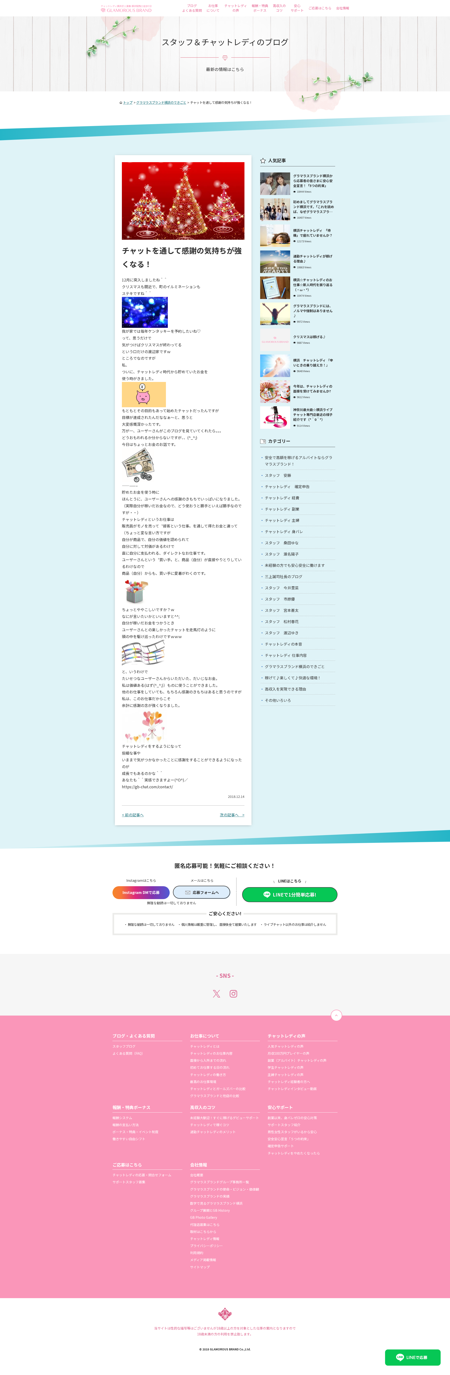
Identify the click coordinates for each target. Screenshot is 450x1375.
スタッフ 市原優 (280, 599)
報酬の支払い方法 (125, 1124)
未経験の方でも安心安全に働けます (295, 565)
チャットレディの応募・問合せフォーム (141, 1175)
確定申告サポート (281, 1145)
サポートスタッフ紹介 (284, 1124)
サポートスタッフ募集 (128, 1182)
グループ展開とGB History (210, 1210)
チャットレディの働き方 (208, 1074)
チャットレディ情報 (204, 1238)
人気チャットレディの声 (286, 1046)
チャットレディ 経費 (282, 498)
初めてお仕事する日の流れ (209, 1067)
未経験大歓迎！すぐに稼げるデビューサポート (224, 1117)
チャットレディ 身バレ (284, 531)
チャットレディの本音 (283, 644)
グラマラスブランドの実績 (209, 1196)
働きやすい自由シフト (128, 1138)
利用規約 (196, 1252)
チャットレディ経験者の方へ (289, 1081)
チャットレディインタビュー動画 (292, 1088)
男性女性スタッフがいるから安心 (292, 1131)
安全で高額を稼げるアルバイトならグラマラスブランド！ (298, 461)
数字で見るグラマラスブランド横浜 (216, 1203)
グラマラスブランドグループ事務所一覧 (219, 1182)
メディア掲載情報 (203, 1259)
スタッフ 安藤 (278, 475)
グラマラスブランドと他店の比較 (214, 1095)
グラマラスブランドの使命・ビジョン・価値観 (224, 1189)
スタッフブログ (123, 1046)
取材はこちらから (203, 1231)
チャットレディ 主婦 (282, 520)
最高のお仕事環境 (203, 1081)
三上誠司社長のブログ (283, 576)
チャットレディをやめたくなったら (294, 1153)
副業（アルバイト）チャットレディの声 (297, 1060)
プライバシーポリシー (206, 1245)
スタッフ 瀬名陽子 (282, 554)
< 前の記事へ (133, 815)
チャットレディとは (204, 1046)
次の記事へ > (232, 815)
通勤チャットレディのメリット (213, 1131)
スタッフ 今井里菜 (282, 587)
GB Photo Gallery (203, 1217)
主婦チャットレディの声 (286, 1074)
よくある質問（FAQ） (128, 1053)
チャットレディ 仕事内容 (286, 655)
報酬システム (122, 1117)
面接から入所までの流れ (208, 1060)
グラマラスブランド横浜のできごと (295, 666)
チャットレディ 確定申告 (287, 486)
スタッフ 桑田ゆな (282, 543)
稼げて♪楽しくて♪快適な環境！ (293, 677)
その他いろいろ (278, 700)
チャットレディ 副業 (282, 509)
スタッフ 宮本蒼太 (282, 610)
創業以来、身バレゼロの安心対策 (292, 1117)
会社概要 (196, 1175)
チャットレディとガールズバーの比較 (218, 1088)
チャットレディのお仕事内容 (211, 1053)
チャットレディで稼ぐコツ (209, 1124)
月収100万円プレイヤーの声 (288, 1053)
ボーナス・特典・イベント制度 (135, 1131)
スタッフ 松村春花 (282, 621)
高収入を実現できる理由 (285, 689)
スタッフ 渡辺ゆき (282, 632)
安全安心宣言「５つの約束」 (289, 1138)
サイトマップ (200, 1267)
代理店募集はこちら (205, 1224)
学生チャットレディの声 (286, 1067)
